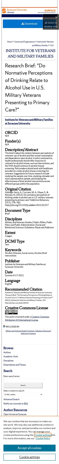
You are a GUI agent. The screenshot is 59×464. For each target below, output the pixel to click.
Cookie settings (43, 435)
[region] (29, 440)
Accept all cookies (29, 448)
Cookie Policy (43, 438)
